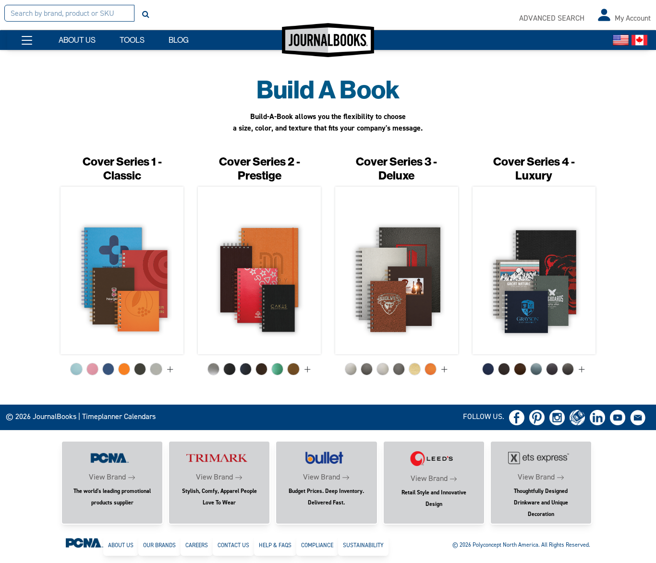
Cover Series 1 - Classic (122, 168)
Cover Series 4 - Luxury (534, 168)
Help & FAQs (275, 545)
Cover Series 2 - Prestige (259, 168)
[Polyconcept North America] (84, 542)
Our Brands (159, 545)
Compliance (317, 545)
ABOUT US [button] (77, 40)
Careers (196, 545)
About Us (121, 545)
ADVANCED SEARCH (551, 18)
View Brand (107, 477)
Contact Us (233, 545)
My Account (633, 18)
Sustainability (363, 545)
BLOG (179, 40)
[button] (27, 40)
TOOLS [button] (132, 40)
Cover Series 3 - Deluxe (396, 168)
